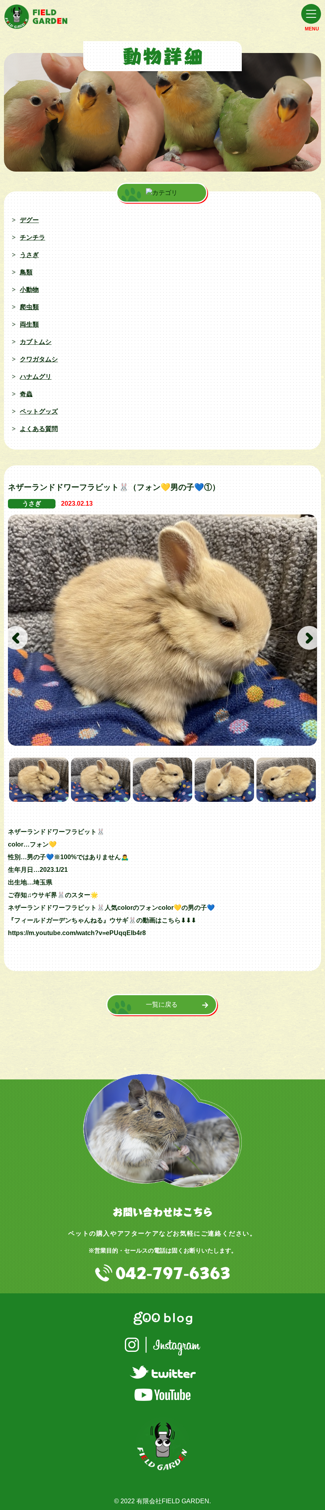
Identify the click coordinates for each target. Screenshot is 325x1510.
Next (309, 638)
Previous (16, 638)
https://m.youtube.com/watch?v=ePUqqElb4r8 (77, 933)
